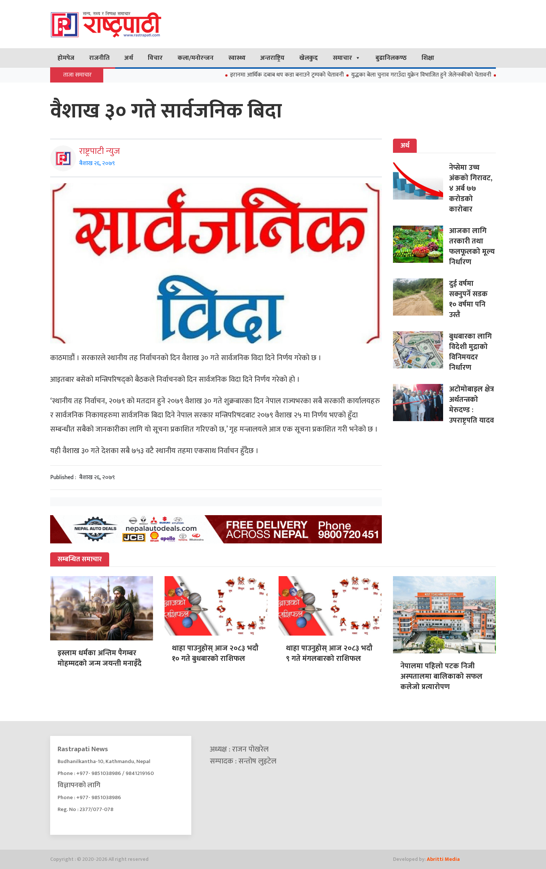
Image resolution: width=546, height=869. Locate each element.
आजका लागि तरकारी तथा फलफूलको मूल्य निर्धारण (472, 246)
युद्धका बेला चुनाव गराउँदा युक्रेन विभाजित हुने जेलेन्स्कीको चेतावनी (397, 75)
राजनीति (99, 58)
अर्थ (128, 58)
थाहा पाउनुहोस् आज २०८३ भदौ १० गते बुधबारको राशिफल (215, 653)
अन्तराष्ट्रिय (272, 58)
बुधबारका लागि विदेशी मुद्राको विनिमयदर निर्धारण (470, 352)
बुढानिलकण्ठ (391, 58)
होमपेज (66, 58)
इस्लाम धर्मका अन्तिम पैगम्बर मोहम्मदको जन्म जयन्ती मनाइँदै (100, 658)
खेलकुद (308, 58)
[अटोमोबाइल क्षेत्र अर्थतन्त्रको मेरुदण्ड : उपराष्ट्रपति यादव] (421, 402)
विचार (155, 58)
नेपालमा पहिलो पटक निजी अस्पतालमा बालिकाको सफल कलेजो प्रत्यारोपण (441, 676)
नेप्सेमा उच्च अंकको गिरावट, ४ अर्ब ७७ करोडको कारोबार (471, 188)
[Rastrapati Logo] (120, 24)
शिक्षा (428, 58)
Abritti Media (443, 859)
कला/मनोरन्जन (196, 58)
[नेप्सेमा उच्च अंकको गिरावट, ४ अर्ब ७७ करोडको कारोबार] (421, 181)
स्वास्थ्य (237, 58)
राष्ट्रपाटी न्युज (99, 151)
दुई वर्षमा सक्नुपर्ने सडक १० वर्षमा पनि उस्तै (468, 299)
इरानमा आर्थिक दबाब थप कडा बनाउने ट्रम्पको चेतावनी (263, 75)
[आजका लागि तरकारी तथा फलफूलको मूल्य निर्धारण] (421, 244)
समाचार (342, 58)
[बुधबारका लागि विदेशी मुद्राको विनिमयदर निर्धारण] (421, 349)
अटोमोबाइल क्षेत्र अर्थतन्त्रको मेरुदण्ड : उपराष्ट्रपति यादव (471, 405)
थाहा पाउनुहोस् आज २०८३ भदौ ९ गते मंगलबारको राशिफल (329, 653)
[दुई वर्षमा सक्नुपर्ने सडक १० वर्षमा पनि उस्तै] (421, 297)
